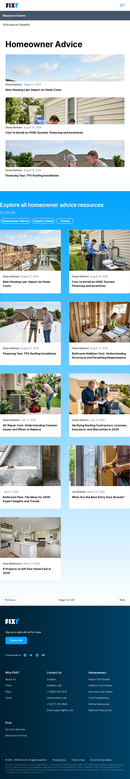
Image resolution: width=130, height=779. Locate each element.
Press (8, 685)
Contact (51, 679)
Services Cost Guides (101, 691)
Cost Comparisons (99, 697)
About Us (10, 679)
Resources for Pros (16, 735)
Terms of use (78, 760)
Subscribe (16, 640)
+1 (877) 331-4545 (57, 704)
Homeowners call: (57, 697)
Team (8, 697)
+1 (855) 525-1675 (57, 691)
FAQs (8, 691)
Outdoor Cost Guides (100, 685)
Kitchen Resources (99, 704)
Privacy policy (59, 760)
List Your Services (15, 729)
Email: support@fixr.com (60, 710)
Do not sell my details (101, 760)
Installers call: (54, 685)
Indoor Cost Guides (99, 679)
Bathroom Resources (100, 710)
